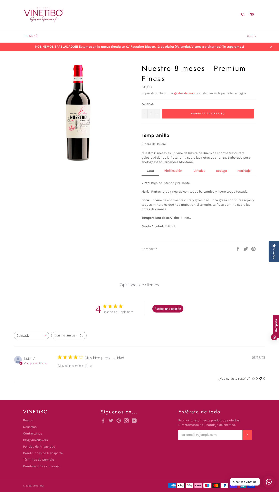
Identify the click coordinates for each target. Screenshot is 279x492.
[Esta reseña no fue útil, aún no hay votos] (260, 378)
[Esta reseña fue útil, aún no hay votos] (253, 378)
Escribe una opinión (168, 309)
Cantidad (148, 104)
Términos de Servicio (38, 460)
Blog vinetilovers (35, 440)
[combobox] (31, 335)
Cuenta (251, 36)
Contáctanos (32, 433)
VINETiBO (38, 485)
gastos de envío (185, 93)
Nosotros (30, 427)
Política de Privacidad (39, 446)
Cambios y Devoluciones (41, 466)
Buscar (28, 420)
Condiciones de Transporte (43, 453)
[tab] (150, 172)
